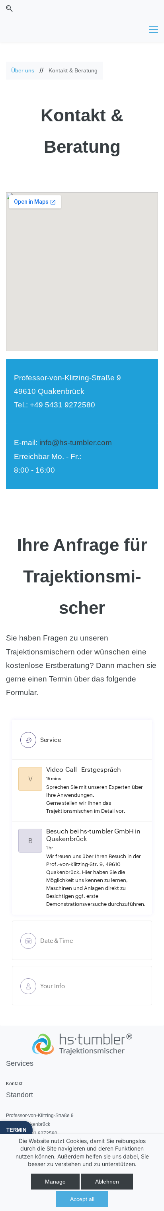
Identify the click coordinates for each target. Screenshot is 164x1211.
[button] (9, 8)
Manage (55, 1181)
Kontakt (14, 1083)
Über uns (22, 70)
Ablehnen (107, 1181)
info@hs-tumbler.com (75, 442)
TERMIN (16, 1130)
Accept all (82, 1199)
